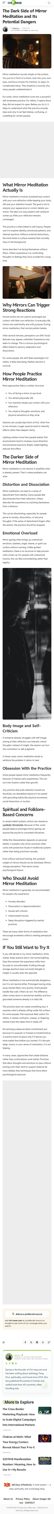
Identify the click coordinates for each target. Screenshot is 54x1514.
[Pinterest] (13, 1363)
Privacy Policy (23, 1498)
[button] (5, 3)
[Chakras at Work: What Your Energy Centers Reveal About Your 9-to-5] (44, 1438)
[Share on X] (31, 1342)
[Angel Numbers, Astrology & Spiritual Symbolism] (14, 3)
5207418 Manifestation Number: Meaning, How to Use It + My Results (19, 1464)
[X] (6, 1363)
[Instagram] (10, 1363)
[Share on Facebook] (25, 1342)
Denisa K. (16, 28)
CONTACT (30, 1502)
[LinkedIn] (16, 1363)
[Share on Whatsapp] (42, 1342)
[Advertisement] (27, 150)
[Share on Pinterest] (37, 1342)
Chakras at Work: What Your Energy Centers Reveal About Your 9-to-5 (19, 1442)
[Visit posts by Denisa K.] (5, 29)
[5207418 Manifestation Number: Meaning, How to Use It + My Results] (44, 1461)
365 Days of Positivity (22, 1484)
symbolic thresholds (13, 825)
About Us (8, 1498)
